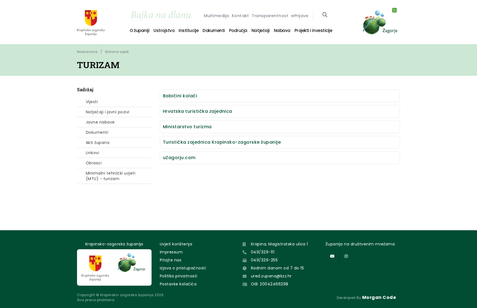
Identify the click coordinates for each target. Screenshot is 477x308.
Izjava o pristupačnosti (183, 268)
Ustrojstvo (163, 30)
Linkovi (92, 153)
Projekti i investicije (313, 30)
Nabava (282, 30)
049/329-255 (264, 260)
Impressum (171, 252)
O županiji (139, 30)
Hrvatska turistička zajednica (197, 111)
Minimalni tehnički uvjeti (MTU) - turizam (110, 175)
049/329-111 (262, 252)
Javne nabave (100, 122)
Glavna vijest (117, 52)
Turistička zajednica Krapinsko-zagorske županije (222, 142)
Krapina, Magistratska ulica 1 (279, 244)
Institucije (188, 30)
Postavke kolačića (178, 284)
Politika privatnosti (178, 276)
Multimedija (216, 15)
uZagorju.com (179, 157)
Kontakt (240, 15)
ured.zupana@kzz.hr (271, 276)
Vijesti (92, 102)
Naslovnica (87, 52)
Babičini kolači (180, 96)
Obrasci (94, 163)
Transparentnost (270, 15)
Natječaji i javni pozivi (107, 112)
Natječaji (260, 30)
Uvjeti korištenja (176, 244)
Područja (238, 30)
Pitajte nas (170, 260)
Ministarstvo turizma (187, 127)
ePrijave (299, 15)
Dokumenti (214, 30)
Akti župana (97, 142)
